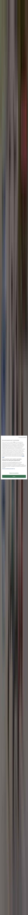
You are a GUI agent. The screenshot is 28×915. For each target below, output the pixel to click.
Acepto (14, 476)
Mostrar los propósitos (14, 472)
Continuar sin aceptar (22, 437)
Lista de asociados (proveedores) (8, 468)
